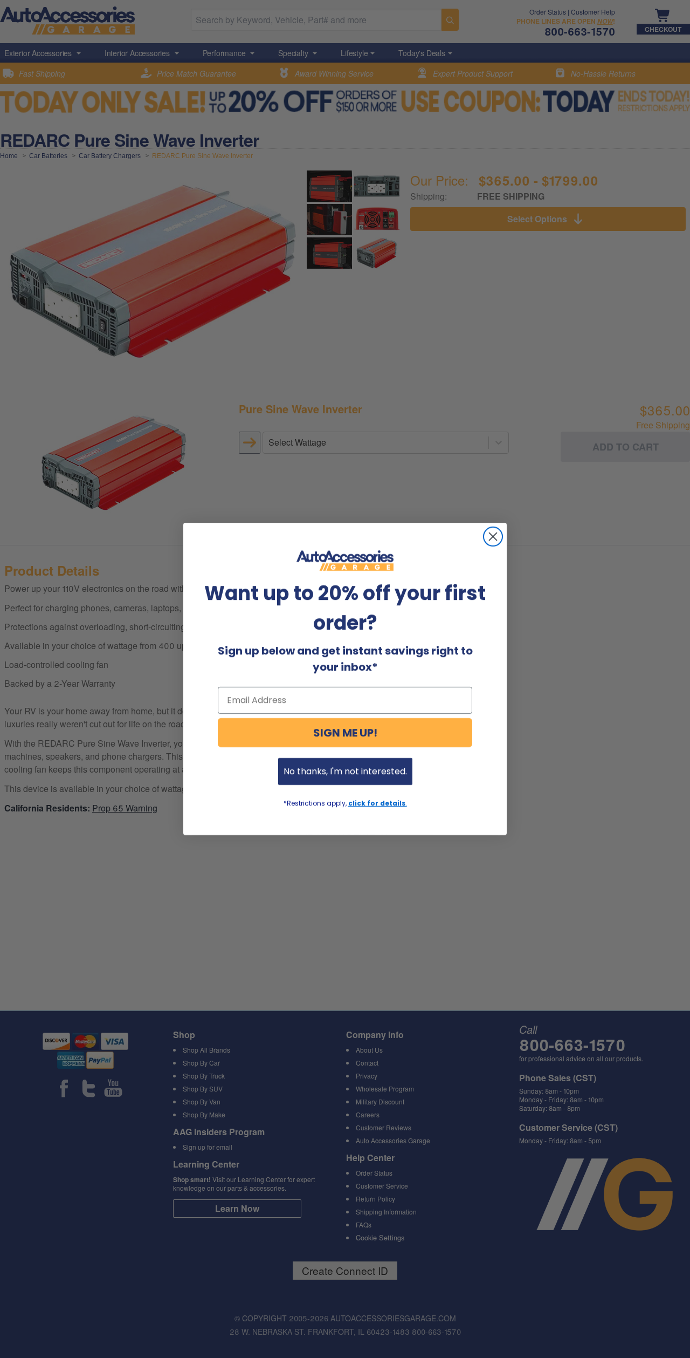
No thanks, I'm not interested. (345, 771)
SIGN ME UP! (345, 732)
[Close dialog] (493, 536)
